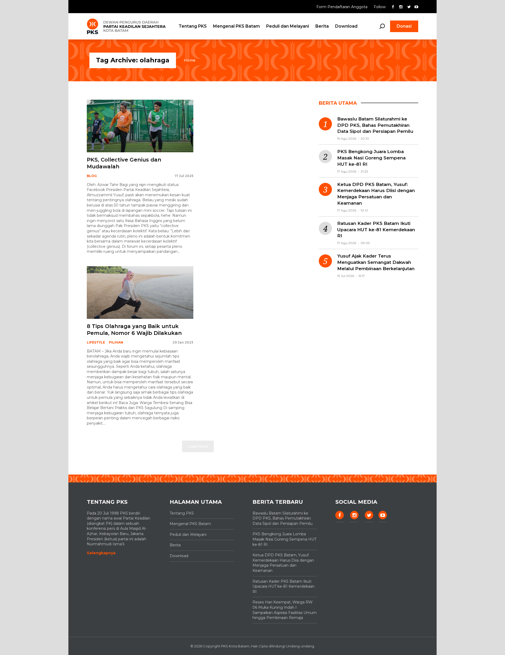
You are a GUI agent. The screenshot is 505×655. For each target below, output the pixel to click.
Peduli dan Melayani (287, 26)
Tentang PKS (193, 26)
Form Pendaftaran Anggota (342, 6)
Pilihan (116, 342)
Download (346, 26)
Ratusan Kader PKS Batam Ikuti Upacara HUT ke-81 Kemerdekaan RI (376, 230)
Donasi (404, 26)
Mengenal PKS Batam (236, 26)
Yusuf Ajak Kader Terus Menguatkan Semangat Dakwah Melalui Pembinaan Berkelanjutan (376, 262)
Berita (322, 26)
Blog (92, 176)
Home (189, 60)
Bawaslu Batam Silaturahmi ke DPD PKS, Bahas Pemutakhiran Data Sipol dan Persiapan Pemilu (375, 125)
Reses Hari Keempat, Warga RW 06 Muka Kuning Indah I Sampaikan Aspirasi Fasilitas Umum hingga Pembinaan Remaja (284, 610)
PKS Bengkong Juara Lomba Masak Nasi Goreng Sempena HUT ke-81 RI (371, 158)
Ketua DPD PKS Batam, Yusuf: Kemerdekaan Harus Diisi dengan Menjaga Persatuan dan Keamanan (376, 194)
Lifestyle (96, 342)
